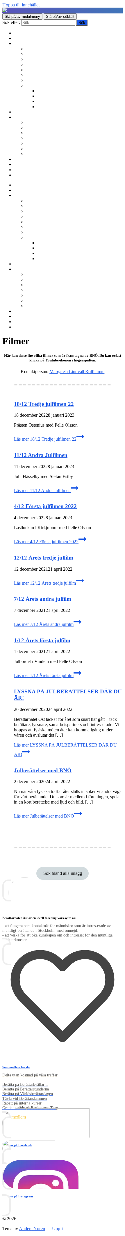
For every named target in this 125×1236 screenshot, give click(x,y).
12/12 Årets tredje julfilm (43, 558)
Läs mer (45, 439)
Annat (43, 106)
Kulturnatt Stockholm (57, 101)
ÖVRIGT (35, 153)
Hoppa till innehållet (21, 4)
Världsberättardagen (44, 80)
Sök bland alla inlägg (62, 873)
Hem (18, 32)
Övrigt (32, 85)
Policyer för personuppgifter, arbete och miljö (67, 148)
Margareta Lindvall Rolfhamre (76, 371)
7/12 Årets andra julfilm (42, 599)
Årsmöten (35, 132)
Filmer (43, 96)
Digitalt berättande (54, 90)
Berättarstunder (39, 69)
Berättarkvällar (39, 48)
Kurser (20, 111)
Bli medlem (24, 38)
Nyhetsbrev (24, 159)
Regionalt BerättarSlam (47, 59)
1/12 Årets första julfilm (42, 640)
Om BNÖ (23, 117)
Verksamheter (26, 43)
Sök (17, 174)
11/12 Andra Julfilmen (40, 455)
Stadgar (33, 143)
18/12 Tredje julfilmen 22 (44, 404)
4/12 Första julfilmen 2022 (45, 506)
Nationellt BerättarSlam (47, 64)
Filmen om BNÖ (41, 127)
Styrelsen (34, 138)
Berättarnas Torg (41, 53)
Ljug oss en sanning (44, 74)
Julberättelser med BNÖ (43, 770)
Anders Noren (32, 1228)
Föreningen (36, 122)
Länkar (20, 169)
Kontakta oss (26, 164)
